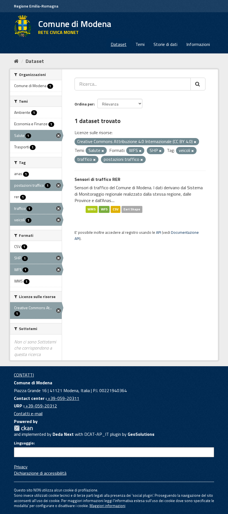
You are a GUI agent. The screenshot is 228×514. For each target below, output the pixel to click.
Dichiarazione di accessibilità (40, 473)
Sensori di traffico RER (97, 179)
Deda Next (63, 434)
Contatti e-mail (28, 413)
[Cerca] (197, 84)
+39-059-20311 (63, 398)
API (158, 232)
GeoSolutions (141, 434)
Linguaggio (24, 443)
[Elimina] (195, 142)
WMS (92, 209)
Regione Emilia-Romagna (36, 6)
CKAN (23, 428)
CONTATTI (24, 375)
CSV (115, 209)
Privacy (21, 466)
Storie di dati (165, 44)
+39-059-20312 (40, 405)
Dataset (119, 44)
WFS (104, 209)
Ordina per (84, 104)
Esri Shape (131, 209)
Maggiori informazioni (107, 505)
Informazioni (198, 44)
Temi (140, 44)
